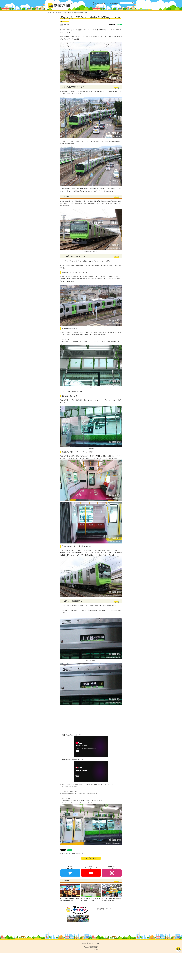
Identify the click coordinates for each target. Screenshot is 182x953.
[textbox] (126, 3)
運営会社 (84, 943)
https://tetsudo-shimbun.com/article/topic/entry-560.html (77, 803)
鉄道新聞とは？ (100, 3)
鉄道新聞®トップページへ (104, 909)
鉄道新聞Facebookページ (67, 793)
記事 (54, 12)
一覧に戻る (92, 858)
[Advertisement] (71, 719)
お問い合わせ (113, 3)
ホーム (49, 12)
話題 (59, 12)
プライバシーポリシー (94, 943)
